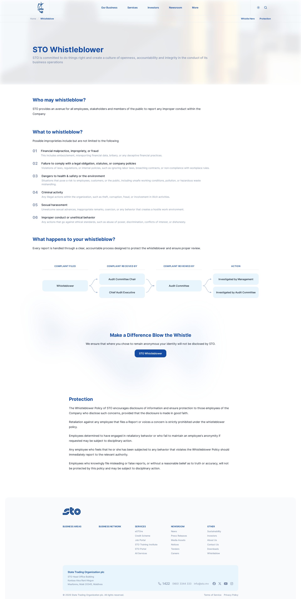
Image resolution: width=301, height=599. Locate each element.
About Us (212, 540)
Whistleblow (213, 553)
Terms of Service (212, 595)
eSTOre (139, 531)
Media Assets (178, 540)
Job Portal (140, 540)
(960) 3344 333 (181, 583)
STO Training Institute (146, 544)
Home (33, 18)
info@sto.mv (201, 583)
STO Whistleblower (150, 353)
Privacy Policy (231, 595)
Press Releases (179, 535)
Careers (175, 553)
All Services (141, 553)
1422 (166, 584)
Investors (212, 535)
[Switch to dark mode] (258, 7)
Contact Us (213, 544)
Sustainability (214, 531)
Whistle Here (248, 18)
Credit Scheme (142, 535)
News (174, 531)
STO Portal (140, 549)
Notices (175, 544)
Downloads (213, 549)
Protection (265, 18)
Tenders (175, 549)
